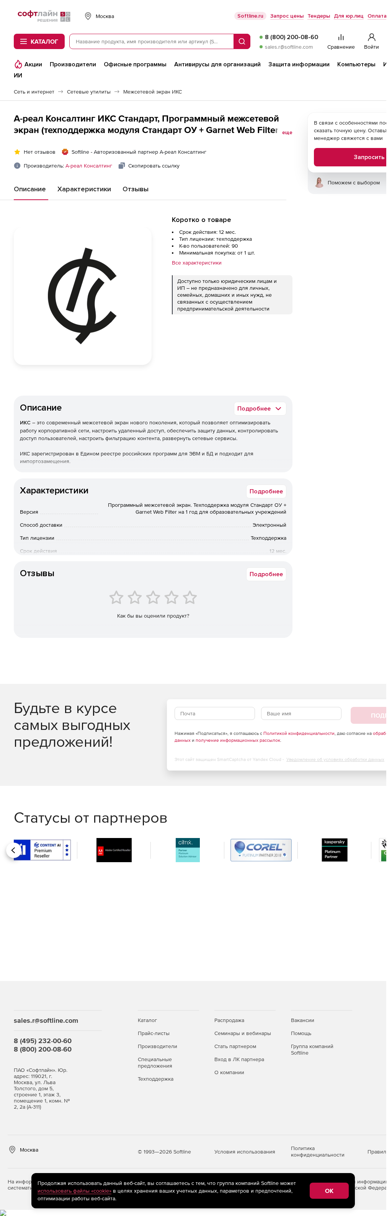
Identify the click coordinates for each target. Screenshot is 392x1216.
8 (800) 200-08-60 (291, 37)
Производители (157, 1046)
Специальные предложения (155, 1062)
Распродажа (229, 1020)
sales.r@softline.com (289, 47)
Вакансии (302, 1020)
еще (287, 133)
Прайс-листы (154, 1033)
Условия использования (244, 1152)
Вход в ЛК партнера (239, 1059)
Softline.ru (250, 16)
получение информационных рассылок (238, 740)
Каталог (147, 1020)
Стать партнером (235, 1046)
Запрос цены (287, 16)
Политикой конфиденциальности (299, 733)
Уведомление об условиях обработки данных (335, 759)
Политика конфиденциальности (318, 1151)
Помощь (301, 1033)
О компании (229, 1072)
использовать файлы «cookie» (74, 1191)
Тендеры (318, 16)
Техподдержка (155, 1079)
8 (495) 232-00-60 (43, 1041)
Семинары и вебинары (242, 1033)
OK (329, 1190)
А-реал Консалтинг (88, 166)
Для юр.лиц (349, 16)
